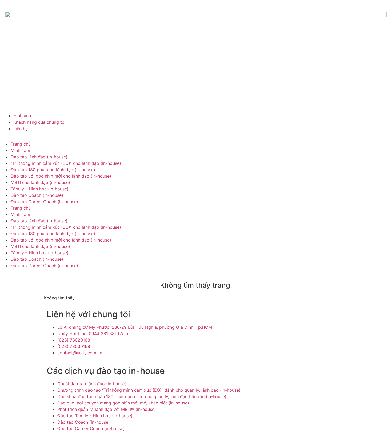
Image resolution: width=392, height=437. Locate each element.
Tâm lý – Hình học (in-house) (40, 188)
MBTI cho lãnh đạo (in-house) (40, 182)
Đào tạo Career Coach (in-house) (44, 201)
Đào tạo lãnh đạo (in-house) (39, 156)
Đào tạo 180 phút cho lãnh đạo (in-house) (53, 169)
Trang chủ (21, 144)
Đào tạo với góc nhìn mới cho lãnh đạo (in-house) (61, 176)
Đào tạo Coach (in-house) (37, 195)
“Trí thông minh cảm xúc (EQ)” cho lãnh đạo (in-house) (66, 163)
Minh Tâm (20, 150)
